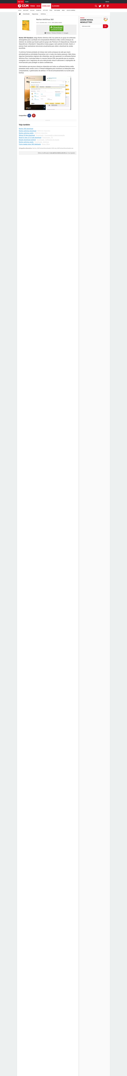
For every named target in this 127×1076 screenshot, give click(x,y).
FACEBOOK (38, 10)
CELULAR (32, 10)
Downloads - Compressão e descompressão (50, 135)
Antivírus (43, 14)
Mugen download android (27, 140)
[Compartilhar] (29, 115)
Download (56, 28)
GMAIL (63, 10)
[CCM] (23, 6)
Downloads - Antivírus (42, 142)
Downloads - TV (47, 137)
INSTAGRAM (57, 10)
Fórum (32, 6)
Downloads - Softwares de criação (48, 140)
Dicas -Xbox (46, 144)
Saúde (26, 1)
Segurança (35, 14)
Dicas (38, 6)
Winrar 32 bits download (27, 135)
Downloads (46, 6)
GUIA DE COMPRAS (71, 10)
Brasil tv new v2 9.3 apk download (30, 137)
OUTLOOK (45, 10)
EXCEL (51, 10)
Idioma (107, 1)
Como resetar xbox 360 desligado (30, 144)
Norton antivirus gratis (26, 142)
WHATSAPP (25, 10)
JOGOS (19, 10)
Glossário (55, 6)
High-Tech (20, 1)
